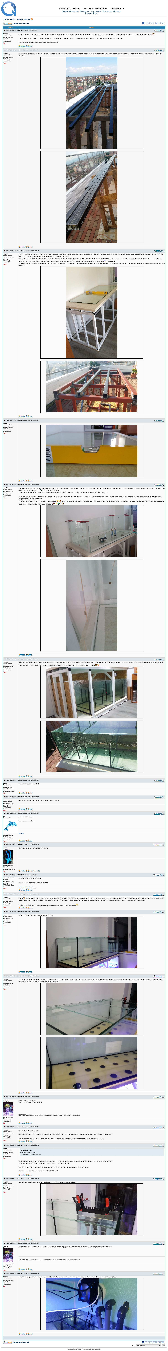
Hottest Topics (86, 11)
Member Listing (108, 11)
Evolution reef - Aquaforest (26, 886)
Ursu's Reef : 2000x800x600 (16, 19)
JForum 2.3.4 (75, 1349)
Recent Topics (75, 11)
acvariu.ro (118, 11)
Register (89, 13)
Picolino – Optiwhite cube (25, 888)
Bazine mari (25, 23)
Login (96, 13)
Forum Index (17, 23)
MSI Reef (21, 833)
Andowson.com (97, 1349)
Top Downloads (97, 11)
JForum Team (84, 1349)
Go (162, 23)
